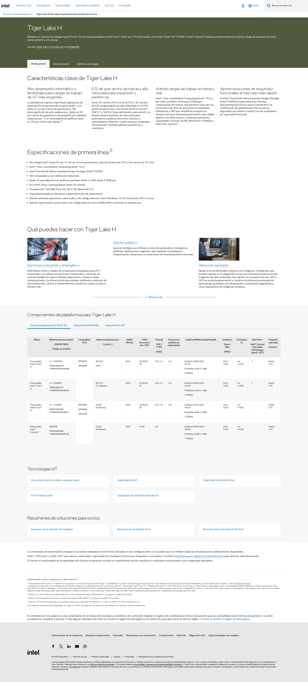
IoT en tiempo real (41, 495)
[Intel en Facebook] (53, 647)
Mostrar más (155, 297)
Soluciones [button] (63, 5)
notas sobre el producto (49, 46)
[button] (154, 104)
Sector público (125, 242)
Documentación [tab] (61, 63)
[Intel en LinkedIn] (69, 647)
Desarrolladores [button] (88, 5)
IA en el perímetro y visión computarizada (55, 480)
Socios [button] (109, 5)
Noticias (181, 635)
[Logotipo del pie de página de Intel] (33, 652)
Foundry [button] (125, 5)
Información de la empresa (67, 635)
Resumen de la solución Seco (134, 529)
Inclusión (118, 635)
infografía (73, 46)
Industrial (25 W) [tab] (115, 325)
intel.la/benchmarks (241, 583)
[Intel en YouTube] (77, 647)
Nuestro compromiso (98, 635)
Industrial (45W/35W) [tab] (86, 325)
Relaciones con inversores (141, 635)
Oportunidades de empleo (223, 635)
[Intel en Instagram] (85, 647)
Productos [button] (23, 5)
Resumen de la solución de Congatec (52, 529)
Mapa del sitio (197, 635)
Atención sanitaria (213, 265)
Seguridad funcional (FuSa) (218, 480)
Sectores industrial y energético (53, 265)
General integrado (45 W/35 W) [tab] (48, 325)
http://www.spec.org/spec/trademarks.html (198, 556)
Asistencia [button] (43, 5)
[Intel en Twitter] (61, 647)
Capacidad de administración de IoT (138, 495)
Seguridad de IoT (127, 480)
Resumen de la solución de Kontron (223, 529)
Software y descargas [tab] (87, 63)
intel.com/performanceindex (102, 664)
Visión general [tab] (38, 63)
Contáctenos (166, 635)
